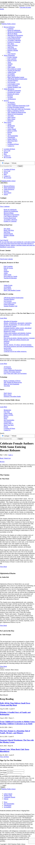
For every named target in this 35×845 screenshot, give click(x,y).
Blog (8, 52)
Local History (11, 104)
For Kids (10, 97)
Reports (9, 132)
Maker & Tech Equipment (15, 114)
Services (6, 100)
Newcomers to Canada (14, 69)
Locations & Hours (13, 144)
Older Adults (11, 67)
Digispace (10, 120)
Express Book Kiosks (13, 38)
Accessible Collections (14, 40)
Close (2, 22)
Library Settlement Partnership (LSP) (18, 105)
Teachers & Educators (13, 70)
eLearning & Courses (13, 92)
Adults (9, 65)
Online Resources (9, 89)
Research (10, 95)
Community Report (9, 797)
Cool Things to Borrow (14, 37)
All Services (11, 102)
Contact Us (10, 146)
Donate (9, 142)
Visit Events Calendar (6, 259)
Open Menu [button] (4, 182)
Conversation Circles (13, 84)
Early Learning (11, 59)
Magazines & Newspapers (15, 35)
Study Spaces (11, 117)
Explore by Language (13, 42)
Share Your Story (12, 141)
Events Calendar (12, 57)
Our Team (10, 127)
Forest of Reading (12, 85)
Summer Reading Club (14, 87)
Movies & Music (12, 33)
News (9, 134)
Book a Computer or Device (15, 110)
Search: (2, 160)
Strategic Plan (8, 795)
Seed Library (11, 75)
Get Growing (11, 82)
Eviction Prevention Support (15, 107)
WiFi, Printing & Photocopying (16, 112)
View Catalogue (5, 206)
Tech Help (10, 115)
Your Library (7, 122)
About (9, 124)
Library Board (11, 129)
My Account (7, 157)
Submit (3, 787)
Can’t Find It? (11, 53)
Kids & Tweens (12, 60)
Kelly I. (10, 455)
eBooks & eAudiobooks (14, 32)
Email (1, 774)
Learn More (3, 318)
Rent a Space (11, 119)
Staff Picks (10, 47)
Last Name (3, 772)
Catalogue (10, 28)
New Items (10, 43)
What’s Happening (9, 55)
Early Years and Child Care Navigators (18, 109)
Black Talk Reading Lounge (15, 77)
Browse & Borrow (9, 27)
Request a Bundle (12, 50)
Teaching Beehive (12, 80)
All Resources (11, 99)
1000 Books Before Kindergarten (17, 79)
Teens (9, 62)
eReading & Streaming (14, 90)
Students (10, 64)
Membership (11, 125)
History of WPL (12, 131)
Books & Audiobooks (13, 30)
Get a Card (7, 150)
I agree (4, 785)
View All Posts (4, 756)
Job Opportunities (12, 136)
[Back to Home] (8, 24)
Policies (6, 799)
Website (14, 163)
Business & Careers (13, 94)
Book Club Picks (12, 45)
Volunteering (11, 137)
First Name (3, 770)
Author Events (11, 72)
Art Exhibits (11, 74)
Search (20, 166)
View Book (3, 566)
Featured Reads (12, 48)
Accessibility (7, 807)
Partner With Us (12, 139)
